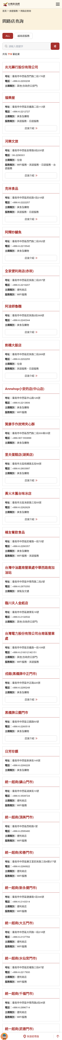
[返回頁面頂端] (58, 1036)
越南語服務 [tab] (23, 36)
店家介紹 (29, 128)
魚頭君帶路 (33, 1036)
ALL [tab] (8, 36)
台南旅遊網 (11, 4)
